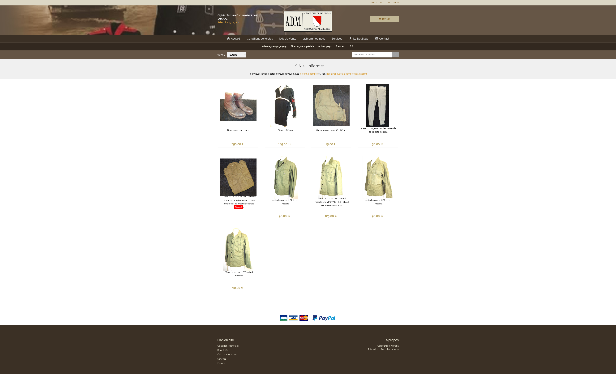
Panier (385, 19)
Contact (383, 38)
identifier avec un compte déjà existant (347, 74)
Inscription (392, 2)
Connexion (376, 2)
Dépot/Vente (287, 38)
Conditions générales (260, 38)
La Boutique (360, 38)
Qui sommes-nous (314, 38)
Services (337, 38)
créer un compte (309, 74)
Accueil (235, 38)
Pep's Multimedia (390, 349)
